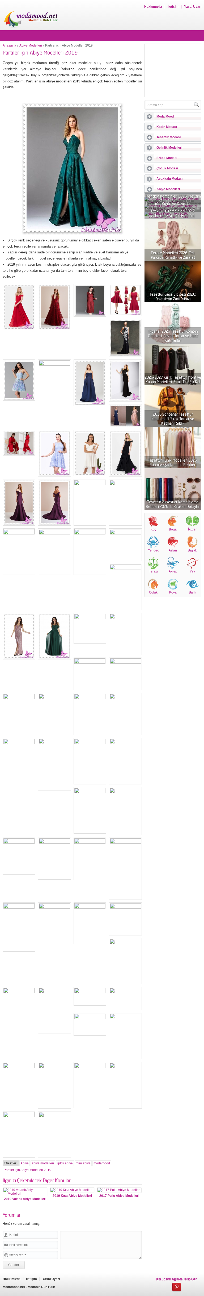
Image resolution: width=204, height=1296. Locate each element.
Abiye (24, 1163)
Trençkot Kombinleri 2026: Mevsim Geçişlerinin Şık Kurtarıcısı (173, 198)
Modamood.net (14, 1287)
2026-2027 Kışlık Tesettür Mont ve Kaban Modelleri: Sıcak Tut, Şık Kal (172, 379)
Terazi (153, 571)
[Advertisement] (173, 70)
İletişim (173, 7)
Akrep (173, 571)
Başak (192, 550)
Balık (192, 592)
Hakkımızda (153, 7)
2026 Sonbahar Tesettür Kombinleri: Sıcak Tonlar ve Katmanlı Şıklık (172, 418)
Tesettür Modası (168, 137)
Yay (192, 571)
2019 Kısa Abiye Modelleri (72, 1196)
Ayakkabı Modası (169, 179)
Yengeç (153, 550)
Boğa (173, 529)
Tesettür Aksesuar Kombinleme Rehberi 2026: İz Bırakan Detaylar (173, 504)
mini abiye (83, 1163)
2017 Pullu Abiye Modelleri (119, 1196)
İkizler (192, 529)
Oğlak (153, 592)
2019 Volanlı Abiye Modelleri (25, 1199)
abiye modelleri (43, 1163)
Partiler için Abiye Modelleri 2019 (27, 1170)
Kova (173, 592)
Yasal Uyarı (192, 7)
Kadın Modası (166, 127)
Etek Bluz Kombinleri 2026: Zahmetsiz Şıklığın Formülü (173, 213)
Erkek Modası (166, 158)
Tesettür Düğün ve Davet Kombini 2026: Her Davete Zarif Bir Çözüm (173, 205)
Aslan (173, 550)
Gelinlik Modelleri (169, 147)
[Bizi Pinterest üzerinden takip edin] (176, 1287)
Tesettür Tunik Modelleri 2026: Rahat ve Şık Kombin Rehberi (173, 462)
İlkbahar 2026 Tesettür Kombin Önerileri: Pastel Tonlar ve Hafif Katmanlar (173, 335)
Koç (153, 529)
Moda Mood (165, 116)
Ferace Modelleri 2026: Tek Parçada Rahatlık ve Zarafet (173, 255)
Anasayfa (9, 45)
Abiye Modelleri (30, 45)
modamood (102, 1163)
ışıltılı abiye (65, 1163)
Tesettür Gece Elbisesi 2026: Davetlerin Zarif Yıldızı (173, 296)
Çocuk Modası (167, 168)
